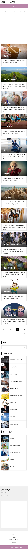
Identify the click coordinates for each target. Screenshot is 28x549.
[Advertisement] (14, 27)
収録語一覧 (14, 534)
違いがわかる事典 (5, 495)
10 (17, 333)
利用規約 (14, 537)
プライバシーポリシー (14, 539)
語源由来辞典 (4, 492)
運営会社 (14, 542)
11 (21, 333)
